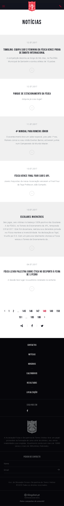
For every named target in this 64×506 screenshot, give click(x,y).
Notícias (32, 354)
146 (31, 311)
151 (20, 317)
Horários (32, 364)
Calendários (32, 373)
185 (32, 317)
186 (39, 317)
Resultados (32, 383)
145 (24, 311)
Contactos (32, 345)
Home (31, 6)
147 (37, 311)
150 (58, 311)
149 (51, 311)
